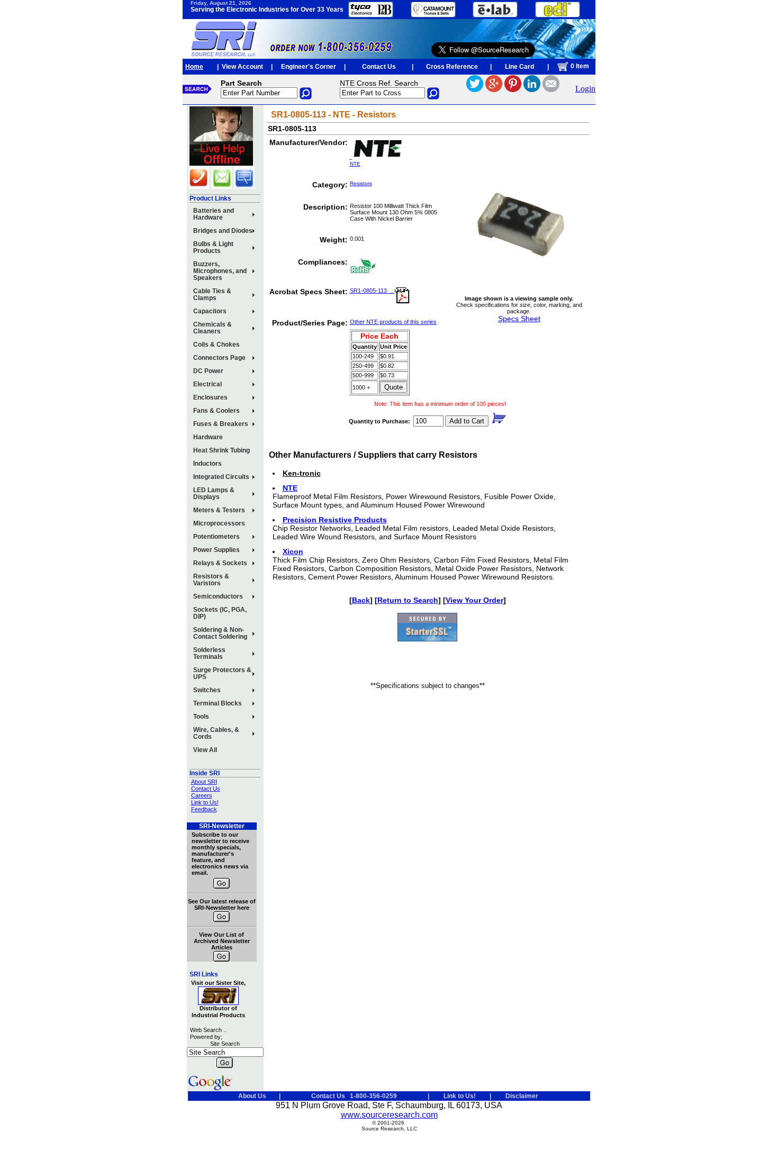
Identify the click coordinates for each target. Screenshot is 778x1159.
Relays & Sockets (220, 563)
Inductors (207, 463)
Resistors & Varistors (211, 580)
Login (585, 88)
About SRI (204, 781)
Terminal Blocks (217, 703)
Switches (207, 690)
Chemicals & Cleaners (212, 328)
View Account (242, 66)
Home (194, 66)
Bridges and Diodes (222, 230)
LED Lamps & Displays (213, 493)
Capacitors (210, 311)
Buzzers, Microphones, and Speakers (220, 271)
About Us (252, 1096)
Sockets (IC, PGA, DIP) (220, 613)
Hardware (208, 437)
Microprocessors (219, 523)
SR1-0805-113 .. (372, 290)
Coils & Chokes (216, 344)
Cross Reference (452, 66)
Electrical (207, 384)
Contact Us (379, 66)
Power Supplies (216, 550)
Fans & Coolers (216, 410)
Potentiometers (216, 536)
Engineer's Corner (308, 66)
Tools (201, 716)
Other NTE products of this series (393, 322)
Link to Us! (205, 802)
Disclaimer (521, 1096)
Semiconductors (218, 596)
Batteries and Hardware (213, 214)
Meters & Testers (219, 510)
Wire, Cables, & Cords (216, 733)
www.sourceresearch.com (389, 1114)
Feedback (204, 809)
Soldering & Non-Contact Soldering (220, 633)
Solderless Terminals (209, 653)
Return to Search (407, 600)
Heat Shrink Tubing (221, 450)
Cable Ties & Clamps (212, 294)
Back (361, 600)
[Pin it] (512, 89)
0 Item (579, 66)
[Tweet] (474, 89)
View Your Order (474, 600)
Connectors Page (219, 357)
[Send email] (550, 89)
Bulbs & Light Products (213, 247)
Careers (201, 795)
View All (205, 750)
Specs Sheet (519, 318)
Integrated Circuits (221, 477)
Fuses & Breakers (220, 424)
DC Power (208, 371)
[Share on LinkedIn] (531, 89)
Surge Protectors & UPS (222, 673)
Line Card (519, 66)
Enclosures (210, 397)
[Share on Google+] (493, 89)
